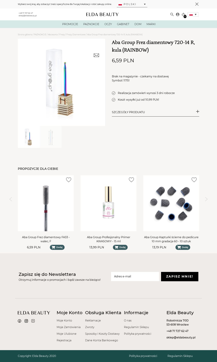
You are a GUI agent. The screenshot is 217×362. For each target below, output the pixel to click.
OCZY (108, 24)
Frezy (62, 34)
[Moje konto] (177, 14)
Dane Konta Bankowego (101, 340)
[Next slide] (206, 199)
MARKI (151, 24)
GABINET (123, 24)
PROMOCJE (70, 24)
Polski (130, 4)
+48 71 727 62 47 (26, 13)
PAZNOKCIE (91, 24)
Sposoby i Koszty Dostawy (102, 333)
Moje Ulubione (66, 333)
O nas (128, 320)
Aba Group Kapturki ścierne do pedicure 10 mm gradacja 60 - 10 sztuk (171, 239)
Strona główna (25, 34)
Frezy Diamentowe (75, 34)
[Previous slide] (10, 199)
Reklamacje (93, 320)
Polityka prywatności (137, 333)
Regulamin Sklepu (136, 327)
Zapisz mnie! (179, 276)
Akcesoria (53, 34)
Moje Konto (64, 320)
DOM (137, 24)
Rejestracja (64, 340)
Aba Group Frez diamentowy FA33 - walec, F (46, 239)
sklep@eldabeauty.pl (28, 16)
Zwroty (89, 327)
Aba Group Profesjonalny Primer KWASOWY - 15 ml (108, 239)
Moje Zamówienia (69, 327)
